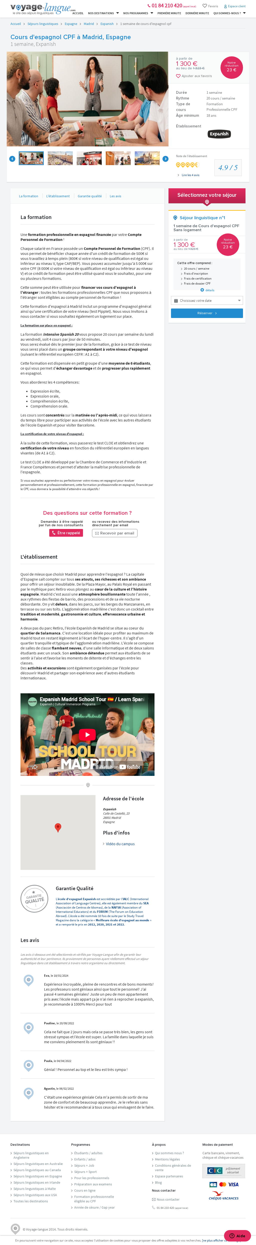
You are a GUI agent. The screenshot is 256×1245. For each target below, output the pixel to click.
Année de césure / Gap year (94, 1207)
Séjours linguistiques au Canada (37, 1170)
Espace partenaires (169, 1176)
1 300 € (187, 64)
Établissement (188, 126)
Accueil (78, 13)
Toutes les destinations (31, 1201)
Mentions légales (167, 1159)
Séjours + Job (84, 1165)
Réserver (206, 313)
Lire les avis (190, 175)
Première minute (169, 13)
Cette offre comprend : (194, 263)
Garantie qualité (90, 196)
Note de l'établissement (191, 156)
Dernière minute (197, 13)
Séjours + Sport (85, 1171)
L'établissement (58, 196)
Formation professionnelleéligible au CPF (94, 1198)
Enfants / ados (85, 1159)
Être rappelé (68, 533)
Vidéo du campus (120, 843)
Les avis (115, 196)
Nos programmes (136, 13)
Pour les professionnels (91, 1178)
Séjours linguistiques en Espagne (38, 1176)
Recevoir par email (116, 533)
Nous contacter (168, 1199)
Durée (181, 93)
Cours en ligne (85, 1190)
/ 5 (228, 167)
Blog (158, 1182)
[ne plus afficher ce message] (221, 1240)
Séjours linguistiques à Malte (35, 1188)
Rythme (182, 98)
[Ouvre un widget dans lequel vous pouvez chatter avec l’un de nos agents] (237, 1236)
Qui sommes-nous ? (227, 13)
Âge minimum (187, 115)
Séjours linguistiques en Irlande (37, 1182)
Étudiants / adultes (88, 1153)
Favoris (213, 6)
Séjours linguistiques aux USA (35, 1195)
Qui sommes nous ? (169, 1153)
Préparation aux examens (93, 1184)
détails (209, 290)
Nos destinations (101, 13)
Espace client (237, 6)
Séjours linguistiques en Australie (38, 1163)
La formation (28, 196)
